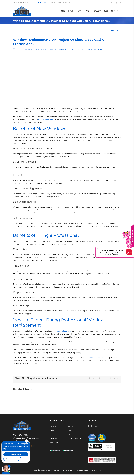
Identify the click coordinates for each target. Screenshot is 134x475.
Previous (110, 30)
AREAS (54, 435)
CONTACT (55, 439)
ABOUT (71, 427)
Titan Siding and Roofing (94, 358)
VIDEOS (71, 431)
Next (117, 30)
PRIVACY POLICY (74, 439)
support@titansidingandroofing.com (60, 2)
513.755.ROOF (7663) (39, 2)
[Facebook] (89, 426)
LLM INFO (55, 443)
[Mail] (96, 426)
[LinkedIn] (92, 426)
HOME (53, 427)
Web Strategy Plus (95, 470)
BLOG (70, 435)
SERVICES (55, 431)
